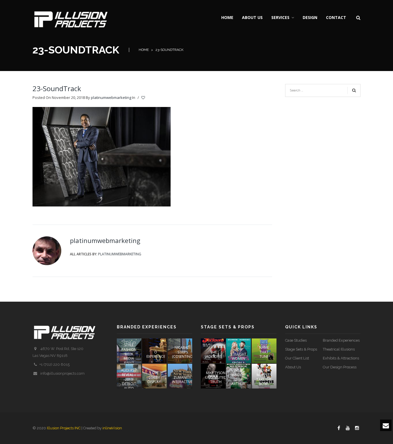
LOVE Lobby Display (154, 377)
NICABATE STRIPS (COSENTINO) (183, 352)
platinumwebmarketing (111, 97)
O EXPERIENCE (155, 354)
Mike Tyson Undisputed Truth (215, 377)
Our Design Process (339, 367)
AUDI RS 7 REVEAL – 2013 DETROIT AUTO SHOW (129, 381)
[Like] (143, 97)
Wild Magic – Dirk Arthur (238, 377)
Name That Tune (264, 352)
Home (144, 50)
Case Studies (296, 340)
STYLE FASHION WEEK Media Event (129, 353)
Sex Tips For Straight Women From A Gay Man (238, 356)
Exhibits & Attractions (341, 358)
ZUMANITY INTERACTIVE (182, 379)
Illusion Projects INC (64, 428)
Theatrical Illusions (339, 349)
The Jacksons (213, 354)
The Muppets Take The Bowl (264, 377)
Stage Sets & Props (301, 349)
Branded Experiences (341, 340)
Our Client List (297, 358)
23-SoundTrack (57, 88)
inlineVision (112, 428)
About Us (293, 367)
